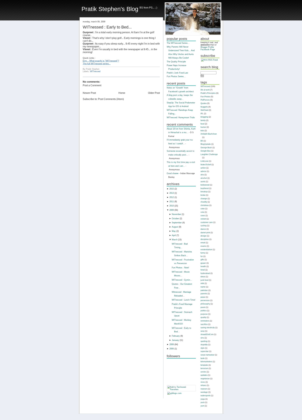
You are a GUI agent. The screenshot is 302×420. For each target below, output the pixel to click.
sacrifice (204, 324)
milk (202, 283)
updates (204, 375)
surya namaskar (207, 355)
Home (121, 93)
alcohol (204, 178)
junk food (204, 280)
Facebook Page (208, 49)
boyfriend (205, 188)
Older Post (154, 93)
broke (203, 195)
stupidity (204, 345)
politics (204, 311)
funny (203, 253)
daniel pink (205, 232)
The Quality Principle (176, 61)
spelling (204, 341)
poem (203, 307)
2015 (171, 189)
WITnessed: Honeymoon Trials (181, 117)
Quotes (204, 103)
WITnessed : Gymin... (182, 280)
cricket (203, 219)
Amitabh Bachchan (209, 134)
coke (203, 209)
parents (204, 294)
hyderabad (205, 273)
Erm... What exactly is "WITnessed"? (101, 61)
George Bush (206, 148)
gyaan (203, 263)
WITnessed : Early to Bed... (107, 27)
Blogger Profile (207, 47)
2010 (171, 206)
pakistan (204, 290)
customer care (207, 222)
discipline (205, 239)
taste (203, 358)
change (204, 198)
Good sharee (172, 173)
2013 (171, 193)
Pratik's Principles (208, 93)
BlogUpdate (206, 144)
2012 (171, 197)
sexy (202, 331)
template (204, 365)
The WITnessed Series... (178, 43)
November (176, 214)
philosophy (205, 304)
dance (203, 229)
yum (202, 406)
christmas (205, 205)
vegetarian (205, 379)
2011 (171, 201)
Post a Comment (92, 85)
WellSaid (204, 110)
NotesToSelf (206, 164)
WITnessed (95, 71)
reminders (205, 321)
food (202, 124)
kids (202, 131)
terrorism (204, 368)
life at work (205, 90)
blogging (204, 117)
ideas (203, 277)
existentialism (206, 249)
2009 (171, 210)
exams (203, 246)
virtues (203, 385)
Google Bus (206, 151)
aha (202, 175)
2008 (171, 344)
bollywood (205, 185)
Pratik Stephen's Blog (109, 9)
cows (203, 215)
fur (202, 256)
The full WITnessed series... (97, 63)
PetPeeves (205, 100)
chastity (204, 202)
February (176, 336)
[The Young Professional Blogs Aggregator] (174, 393)
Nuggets (204, 107)
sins (202, 338)
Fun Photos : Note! (180, 267)
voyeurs (204, 389)
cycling (204, 226)
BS (202, 141)
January (175, 340)
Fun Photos (205, 97)
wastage (204, 392)
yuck (202, 402)
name (203, 287)
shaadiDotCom (207, 334)
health (203, 266)
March (174, 239)
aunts (203, 181)
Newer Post (89, 93)
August (175, 227)
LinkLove (204, 161)
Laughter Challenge (209, 154)
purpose (204, 314)
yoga (203, 399)
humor (203, 127)
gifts (202, 260)
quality (203, 317)
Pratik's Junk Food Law (177, 73)
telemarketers (206, 362)
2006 (171, 348)
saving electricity (208, 328)
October (175, 218)
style (202, 348)
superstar (205, 351)
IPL (202, 114)
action (203, 168)
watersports (205, 396)
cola (202, 212)
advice (203, 171)
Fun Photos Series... (176, 76)
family (203, 120)
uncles (203, 372)
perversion (205, 300)
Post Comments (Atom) (111, 99)
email (203, 243)
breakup (204, 192)
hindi (203, 270)
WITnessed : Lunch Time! (183, 300)
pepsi (203, 297)
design (203, 236)
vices (203, 382)
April (174, 235)
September (177, 222)
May (174, 231)
